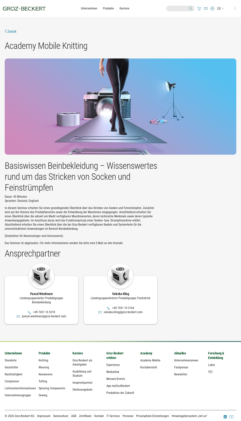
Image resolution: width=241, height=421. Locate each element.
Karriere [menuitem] (77, 353)
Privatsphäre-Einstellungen (152, 416)
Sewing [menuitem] (43, 395)
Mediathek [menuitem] (112, 372)
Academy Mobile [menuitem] (150, 360)
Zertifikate (85, 416)
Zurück (11, 31)
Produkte (108, 8)
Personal (128, 416)
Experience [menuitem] (113, 365)
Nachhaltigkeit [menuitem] (13, 374)
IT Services (113, 416)
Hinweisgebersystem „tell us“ (189, 416)
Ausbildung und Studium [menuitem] (81, 373)
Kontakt (99, 416)
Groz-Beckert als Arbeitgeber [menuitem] (82, 362)
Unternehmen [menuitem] (13, 353)
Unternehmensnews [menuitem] (186, 360)
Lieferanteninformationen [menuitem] (19, 388)
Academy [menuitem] (146, 353)
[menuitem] (199, 8)
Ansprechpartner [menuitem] (82, 382)
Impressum (43, 416)
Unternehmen (89, 8)
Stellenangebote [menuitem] (82, 389)
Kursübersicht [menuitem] (148, 367)
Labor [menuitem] (211, 365)
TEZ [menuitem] (210, 372)
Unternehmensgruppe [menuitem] (18, 395)
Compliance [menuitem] (12, 381)
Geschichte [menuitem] (11, 367)
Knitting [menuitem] (43, 360)
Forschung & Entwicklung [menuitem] (216, 355)
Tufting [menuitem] (43, 381)
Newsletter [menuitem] (180, 374)
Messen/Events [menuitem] (115, 379)
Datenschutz (60, 416)
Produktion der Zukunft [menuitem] (120, 393)
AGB (73, 416)
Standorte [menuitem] (11, 360)
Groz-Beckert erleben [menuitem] (114, 355)
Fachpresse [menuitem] (181, 367)
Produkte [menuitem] (44, 353)
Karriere (124, 8)
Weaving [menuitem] (44, 367)
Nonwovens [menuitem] (46, 374)
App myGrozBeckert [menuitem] (118, 386)
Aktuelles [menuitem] (180, 353)
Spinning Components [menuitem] (52, 388)
